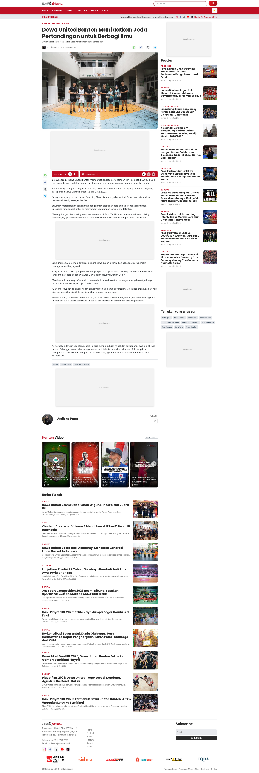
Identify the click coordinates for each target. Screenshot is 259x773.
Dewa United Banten (81, 365)
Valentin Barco (205, 318)
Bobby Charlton (191, 327)
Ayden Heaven (179, 318)
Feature (82, 10)
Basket (46, 23)
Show (105, 10)
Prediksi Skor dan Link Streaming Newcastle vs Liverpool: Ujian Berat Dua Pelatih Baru (109, 17)
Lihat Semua (151, 437)
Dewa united (66, 365)
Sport (70, 10)
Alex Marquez (167, 327)
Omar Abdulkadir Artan (170, 322)
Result (94, 10)
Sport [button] (89, 736)
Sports (56, 23)
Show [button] (89, 746)
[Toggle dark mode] (214, 10)
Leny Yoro (179, 327)
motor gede (166, 318)
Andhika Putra (52, 47)
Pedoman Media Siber (189, 769)
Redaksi (205, 769)
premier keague (208, 322)
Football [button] (90, 733)
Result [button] (90, 743)
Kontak (213, 769)
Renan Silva (192, 318)
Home (45, 10)
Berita (65, 23)
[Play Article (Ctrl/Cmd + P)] (144, 174)
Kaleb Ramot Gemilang (190, 322)
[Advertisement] (100, 150)
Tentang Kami (170, 769)
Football (57, 10)
